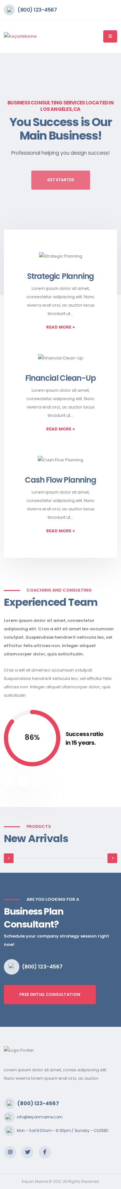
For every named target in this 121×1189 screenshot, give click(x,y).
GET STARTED (60, 177)
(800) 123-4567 (37, 10)
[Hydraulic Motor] (60, 858)
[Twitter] (27, 1152)
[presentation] (17, 173)
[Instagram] (10, 1152)
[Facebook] (45, 1152)
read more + (60, 327)
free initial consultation (49, 994)
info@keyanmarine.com (40, 1117)
